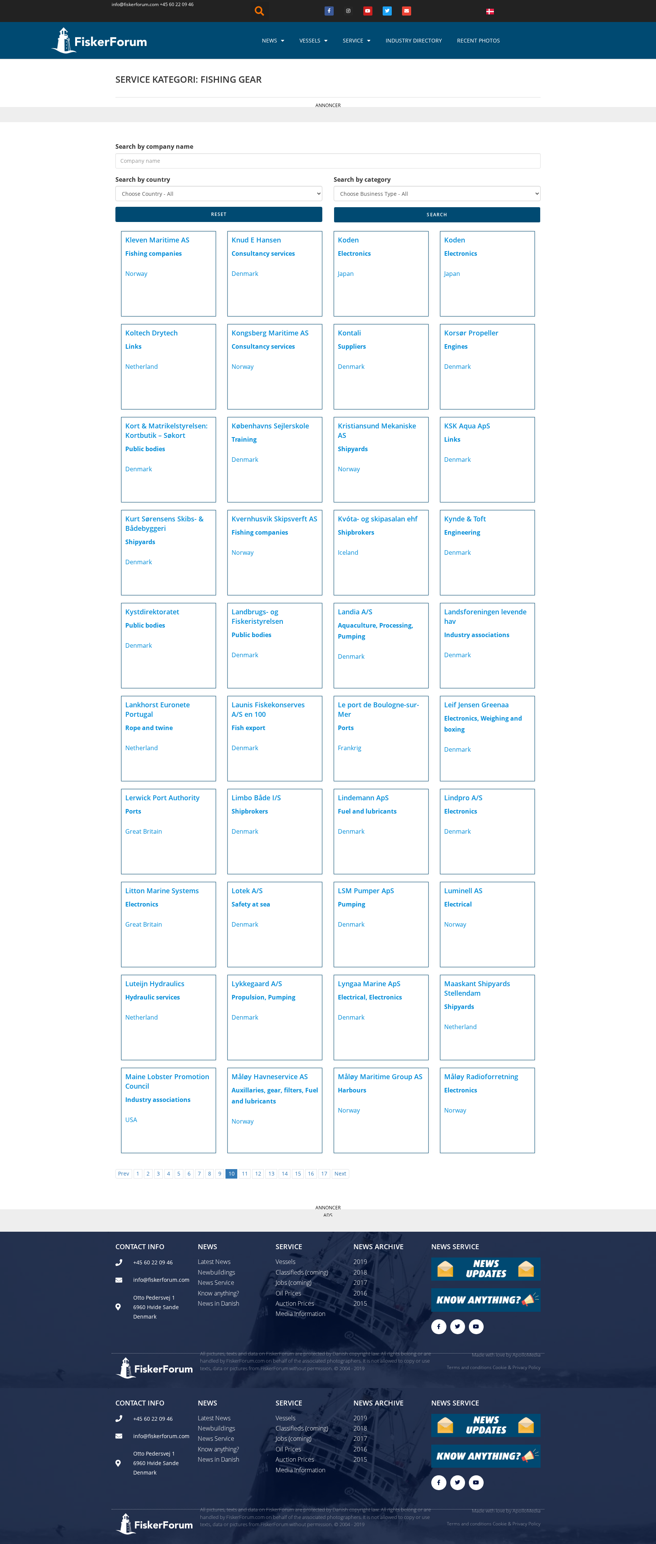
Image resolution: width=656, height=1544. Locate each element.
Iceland (348, 552)
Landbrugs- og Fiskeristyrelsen (257, 616)
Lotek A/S (247, 890)
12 (258, 1173)
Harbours (352, 1090)
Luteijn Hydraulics (154, 983)
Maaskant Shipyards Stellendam (477, 988)
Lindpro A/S (463, 797)
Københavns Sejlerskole (270, 425)
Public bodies (145, 449)
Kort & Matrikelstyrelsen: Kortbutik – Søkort (166, 430)
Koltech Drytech (151, 332)
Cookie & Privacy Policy (517, 1367)
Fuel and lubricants (367, 811)
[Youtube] (367, 11)
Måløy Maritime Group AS (380, 1076)
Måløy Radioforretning (481, 1076)
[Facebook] (329, 11)
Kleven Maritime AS (157, 239)
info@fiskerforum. (131, 4)
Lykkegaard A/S (257, 983)
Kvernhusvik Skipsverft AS (274, 518)
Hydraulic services (152, 997)
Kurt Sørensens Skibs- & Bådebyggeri (164, 523)
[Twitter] (387, 11)
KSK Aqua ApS (467, 425)
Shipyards (353, 449)
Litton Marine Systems (162, 890)
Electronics (354, 253)
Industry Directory (414, 40)
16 (311, 1173)
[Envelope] (406, 11)
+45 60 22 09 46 (177, 4)
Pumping (351, 904)
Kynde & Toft (465, 518)
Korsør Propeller (471, 332)
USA (131, 1120)
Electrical (458, 904)
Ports (346, 728)
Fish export (248, 728)
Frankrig (349, 748)
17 (324, 1173)
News (269, 40)
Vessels (310, 40)
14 (285, 1173)
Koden (348, 239)
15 (298, 1173)
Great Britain (143, 831)
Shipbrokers (356, 532)
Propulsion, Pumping (263, 997)
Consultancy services (263, 253)
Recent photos (478, 40)
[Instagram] (348, 11)
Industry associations (476, 635)
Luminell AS (463, 890)
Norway (136, 273)
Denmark (245, 273)
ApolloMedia (526, 1354)
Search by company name (154, 146)
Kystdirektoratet (152, 611)
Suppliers (352, 346)
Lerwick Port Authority (162, 797)
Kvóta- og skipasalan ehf (378, 518)
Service (353, 40)
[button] (260, 11)
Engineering (462, 532)
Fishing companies (153, 253)
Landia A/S (355, 611)
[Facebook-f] (438, 1326)
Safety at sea (251, 904)
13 (271, 1173)
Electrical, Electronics (370, 997)
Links (133, 346)
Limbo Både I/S (256, 797)
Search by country (142, 179)
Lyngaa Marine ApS (369, 983)
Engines (456, 346)
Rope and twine (149, 728)
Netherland (141, 366)
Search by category (362, 179)
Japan (346, 273)
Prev (123, 1173)
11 (245, 1173)
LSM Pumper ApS (366, 890)
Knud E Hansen (256, 239)
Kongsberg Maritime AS (270, 332)
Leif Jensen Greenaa (476, 704)
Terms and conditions (469, 1367)
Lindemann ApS (363, 797)
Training (244, 439)
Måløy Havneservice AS (270, 1076)
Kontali (349, 332)
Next (340, 1173)
